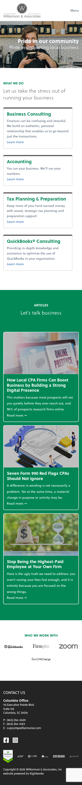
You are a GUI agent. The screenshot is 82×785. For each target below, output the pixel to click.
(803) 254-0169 (16, 724)
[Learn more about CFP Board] (59, 756)
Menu (74, 10)
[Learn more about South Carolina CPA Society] (32, 756)
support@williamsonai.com (24, 728)
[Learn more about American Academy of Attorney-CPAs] (74, 756)
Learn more (25, 141)
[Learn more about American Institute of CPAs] (45, 756)
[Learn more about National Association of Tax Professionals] (20, 756)
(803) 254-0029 (16, 720)
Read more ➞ (41, 415)
